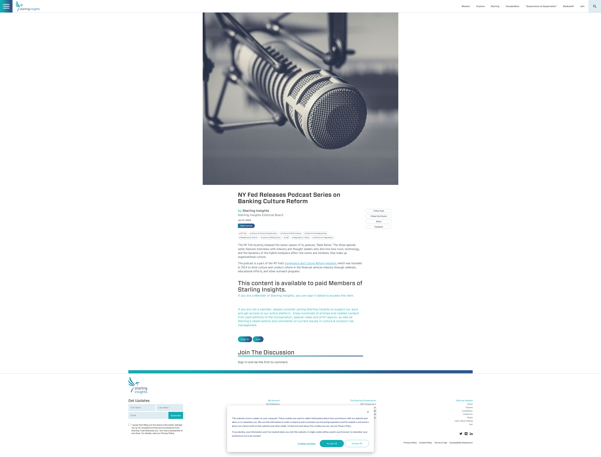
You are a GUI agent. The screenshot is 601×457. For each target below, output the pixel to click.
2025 (368, 404)
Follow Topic (378, 211)
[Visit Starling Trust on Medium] (466, 433)
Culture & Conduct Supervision (264, 233)
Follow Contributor (379, 216)
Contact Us (468, 414)
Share (378, 221)
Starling (495, 6)
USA (287, 237)
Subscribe (176, 415)
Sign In (245, 339)
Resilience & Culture (249, 237)
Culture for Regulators (323, 237)
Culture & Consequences (316, 233)
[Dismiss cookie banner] (368, 412)
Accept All (332, 443)
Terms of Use (440, 442)
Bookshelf (568, 6)
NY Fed (244, 233)
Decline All (357, 443)
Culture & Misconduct (271, 237)
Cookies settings (307, 443)
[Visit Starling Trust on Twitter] (461, 433)
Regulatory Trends (301, 237)
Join (582, 6)
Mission (466, 6)
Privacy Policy (410, 442)
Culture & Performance (291, 233)
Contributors (467, 411)
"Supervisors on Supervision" (541, 6)
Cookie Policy (425, 442)
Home (470, 404)
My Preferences (273, 404)
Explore (480, 6)
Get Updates (139, 400)
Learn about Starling (464, 421)
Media (470, 417)
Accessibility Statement (461, 442)
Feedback (378, 227)
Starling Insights (256, 211)
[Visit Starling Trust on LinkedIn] (471, 433)
